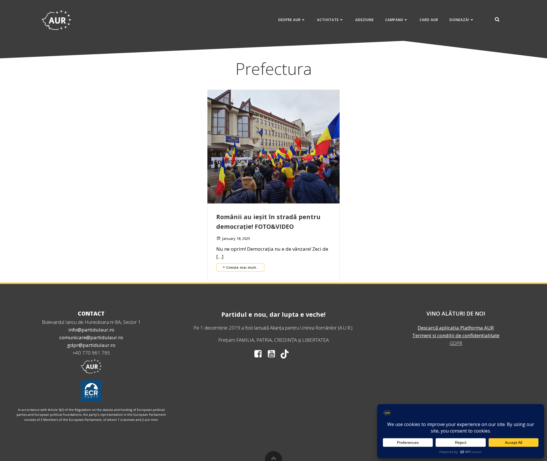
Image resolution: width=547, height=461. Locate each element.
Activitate (328, 19)
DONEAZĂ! (459, 19)
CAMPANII (394, 19)
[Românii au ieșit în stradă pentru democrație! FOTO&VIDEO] (273, 146)
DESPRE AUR (289, 19)
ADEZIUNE (364, 19)
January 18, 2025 (236, 238)
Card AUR (429, 19)
